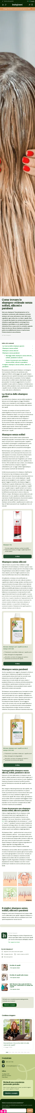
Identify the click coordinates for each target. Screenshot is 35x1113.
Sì (6, 423)
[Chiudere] (31, 375)
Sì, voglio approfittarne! (14, 427)
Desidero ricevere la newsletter (14, 421)
